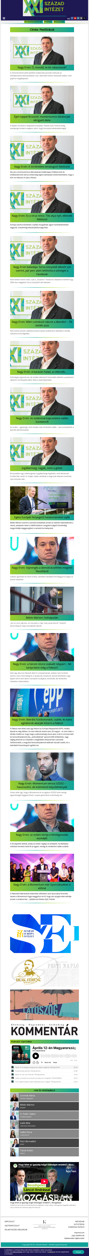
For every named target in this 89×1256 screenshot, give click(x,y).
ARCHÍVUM (79, 1221)
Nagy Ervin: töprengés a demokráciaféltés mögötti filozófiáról (42, 569)
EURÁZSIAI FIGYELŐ (76, 1227)
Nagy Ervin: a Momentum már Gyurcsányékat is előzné (42, 886)
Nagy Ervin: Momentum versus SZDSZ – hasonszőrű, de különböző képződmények (42, 785)
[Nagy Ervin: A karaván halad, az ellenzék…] (42, 355)
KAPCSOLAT (10, 1221)
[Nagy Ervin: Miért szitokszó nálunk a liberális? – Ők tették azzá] (42, 305)
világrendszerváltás (34, 22)
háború (48, 22)
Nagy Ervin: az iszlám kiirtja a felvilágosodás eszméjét (42, 836)
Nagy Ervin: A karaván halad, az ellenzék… (42, 372)
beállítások (51, 1252)
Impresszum (79, 1232)
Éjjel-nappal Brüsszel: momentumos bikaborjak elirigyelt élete (42, 118)
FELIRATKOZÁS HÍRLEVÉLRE (16, 1229)
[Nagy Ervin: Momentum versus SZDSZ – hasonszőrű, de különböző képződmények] (42, 766)
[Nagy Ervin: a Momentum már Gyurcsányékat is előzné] (42, 868)
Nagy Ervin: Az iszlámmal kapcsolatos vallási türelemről (42, 419)
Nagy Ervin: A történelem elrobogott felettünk (42, 166)
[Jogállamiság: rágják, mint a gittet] (42, 451)
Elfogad (78, 1252)
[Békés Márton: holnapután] (42, 601)
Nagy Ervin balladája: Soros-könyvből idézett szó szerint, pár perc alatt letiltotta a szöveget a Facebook (42, 270)
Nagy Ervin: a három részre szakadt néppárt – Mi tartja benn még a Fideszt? (42, 665)
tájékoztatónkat (17, 1252)
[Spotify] (81, 18)
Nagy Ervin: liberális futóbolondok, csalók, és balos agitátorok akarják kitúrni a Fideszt (42, 721)
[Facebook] (72, 18)
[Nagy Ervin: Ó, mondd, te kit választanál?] (42, 51)
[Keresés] (84, 18)
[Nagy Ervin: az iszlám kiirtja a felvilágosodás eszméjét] (42, 818)
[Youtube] (75, 18)
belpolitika (59, 22)
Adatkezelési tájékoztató (74, 1238)
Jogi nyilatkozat (78, 1235)
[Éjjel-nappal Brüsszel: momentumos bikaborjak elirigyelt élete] (42, 100)
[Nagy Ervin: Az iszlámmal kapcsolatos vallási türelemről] (42, 401)
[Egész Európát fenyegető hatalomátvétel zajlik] (42, 500)
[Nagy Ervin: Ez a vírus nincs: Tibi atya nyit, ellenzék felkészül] (42, 199)
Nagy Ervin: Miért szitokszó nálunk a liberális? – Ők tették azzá (42, 323)
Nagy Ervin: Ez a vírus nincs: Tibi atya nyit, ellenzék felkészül (42, 217)
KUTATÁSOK (79, 1224)
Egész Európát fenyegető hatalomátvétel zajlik (42, 517)
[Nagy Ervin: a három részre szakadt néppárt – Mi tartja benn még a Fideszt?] (42, 647)
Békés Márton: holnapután (42, 617)
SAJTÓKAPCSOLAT (12, 1225)
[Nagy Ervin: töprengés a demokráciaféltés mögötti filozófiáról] (42, 551)
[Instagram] (78, 18)
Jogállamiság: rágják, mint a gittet (42, 468)
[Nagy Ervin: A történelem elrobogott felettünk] (42, 150)
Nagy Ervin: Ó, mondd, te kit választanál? (42, 67)
